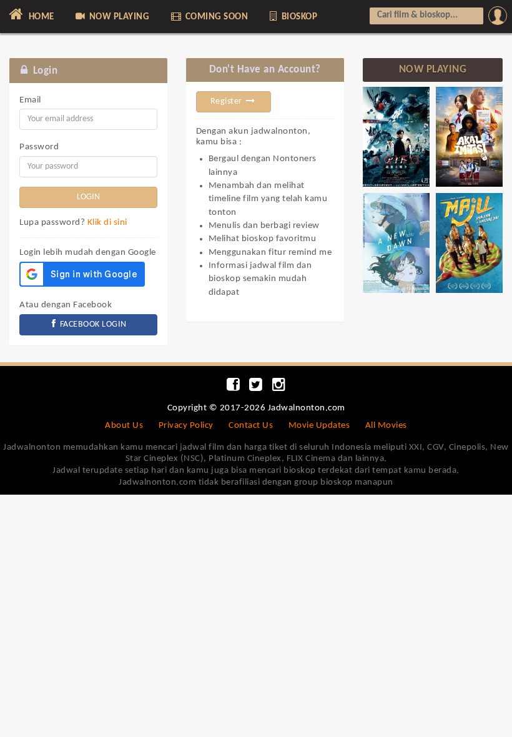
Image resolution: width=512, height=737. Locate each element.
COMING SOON (215, 17)
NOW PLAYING (118, 17)
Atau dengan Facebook (65, 305)
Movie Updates (319, 425)
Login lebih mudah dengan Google (87, 252)
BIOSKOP (298, 17)
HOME (40, 17)
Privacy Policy (186, 425)
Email (30, 100)
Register (227, 101)
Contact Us (251, 425)
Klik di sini (107, 222)
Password (39, 147)
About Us (124, 425)
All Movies (386, 425)
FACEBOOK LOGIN (92, 324)
